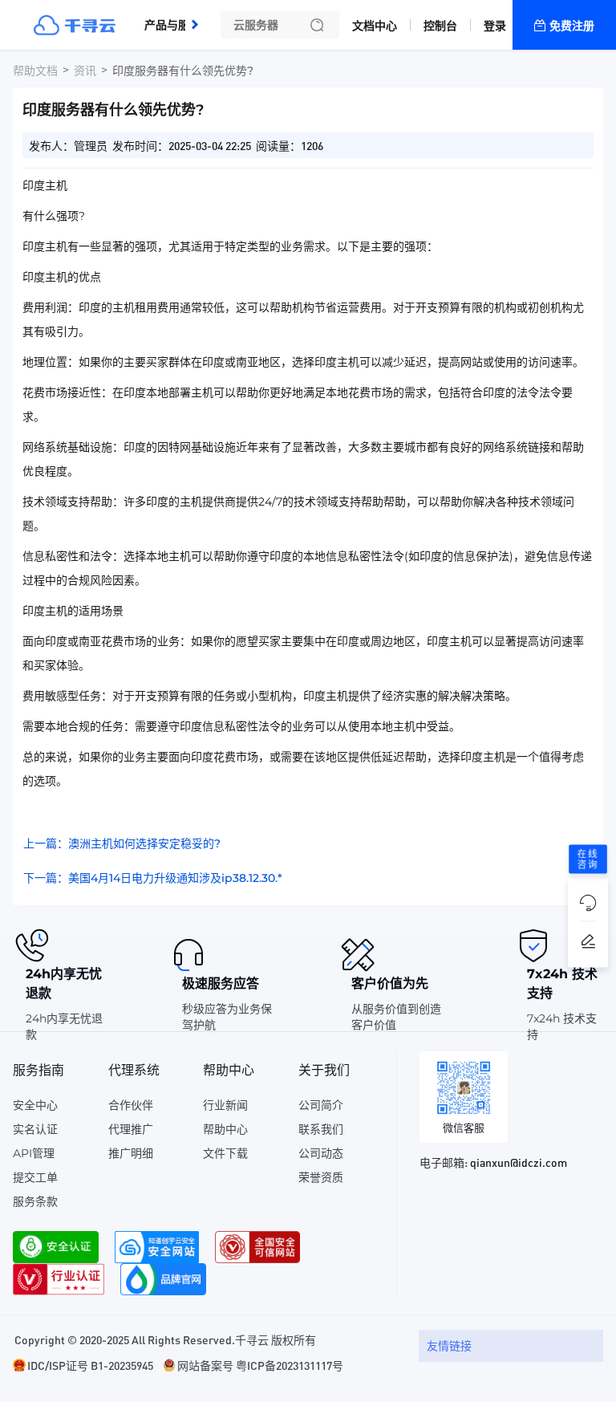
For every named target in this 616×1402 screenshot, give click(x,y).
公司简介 (320, 1105)
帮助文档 (35, 70)
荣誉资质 (320, 1177)
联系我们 (320, 1129)
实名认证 (35, 1129)
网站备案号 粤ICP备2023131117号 (260, 1365)
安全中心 (35, 1105)
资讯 (85, 70)
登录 (495, 25)
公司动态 (320, 1153)
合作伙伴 (130, 1105)
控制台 (440, 25)
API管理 (34, 1153)
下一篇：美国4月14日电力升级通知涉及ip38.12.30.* (152, 878)
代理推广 (130, 1129)
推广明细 (130, 1153)
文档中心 (374, 25)
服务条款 (35, 1201)
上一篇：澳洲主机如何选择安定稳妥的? (122, 843)
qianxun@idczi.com (518, 1162)
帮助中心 (225, 1129)
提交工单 (35, 1177)
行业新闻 (225, 1105)
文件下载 (225, 1153)
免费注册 (571, 25)
